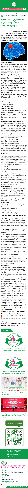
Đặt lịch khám (7, 8)
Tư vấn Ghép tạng (17, 8)
